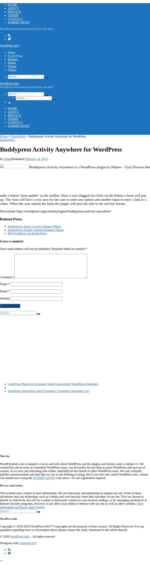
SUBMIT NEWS (44, 478)
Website (5, 298)
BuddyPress (18, 136)
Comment (7, 277)
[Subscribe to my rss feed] (9, 35)
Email (5, 291)
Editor (8, 159)
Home (4, 136)
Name (5, 284)
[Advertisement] (75, 342)
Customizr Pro (28, 543)
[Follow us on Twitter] (9, 39)
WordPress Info (19, 536)
